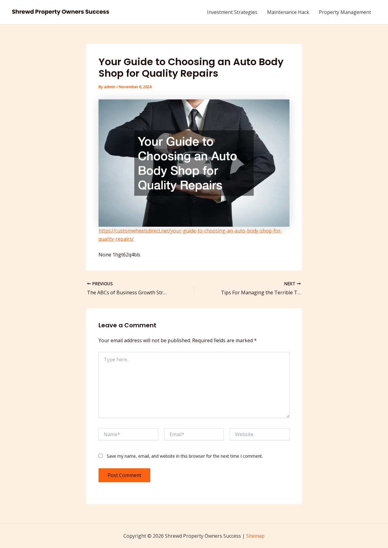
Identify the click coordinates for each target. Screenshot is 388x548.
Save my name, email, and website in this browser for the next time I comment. (185, 456)
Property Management (345, 12)
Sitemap (255, 536)
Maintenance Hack (288, 12)
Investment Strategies (232, 12)
